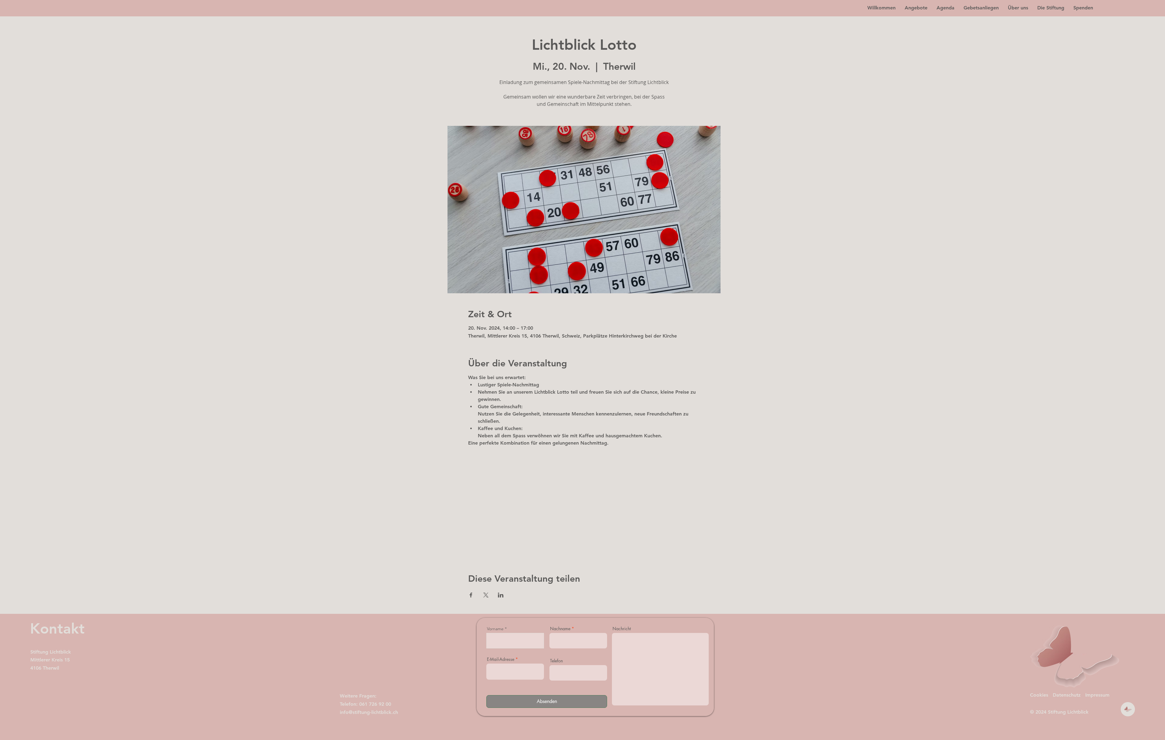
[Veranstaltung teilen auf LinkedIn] (501, 595)
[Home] (1128, 709)
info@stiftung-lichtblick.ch (369, 712)
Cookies (1039, 695)
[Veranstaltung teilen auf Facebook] (471, 595)
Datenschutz (1067, 695)
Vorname (495, 629)
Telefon (556, 661)
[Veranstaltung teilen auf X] (486, 595)
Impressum (1097, 695)
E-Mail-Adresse (500, 659)
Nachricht (622, 629)
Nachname (560, 629)
